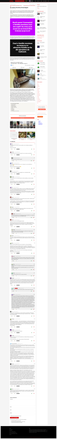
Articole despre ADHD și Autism (40, 36)
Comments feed (40, 123)
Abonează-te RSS (40, 116)
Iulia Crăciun (38, 88)
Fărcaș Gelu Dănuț (14, 343)
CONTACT (10, 434)
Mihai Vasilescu (39, 101)
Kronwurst (38, 91)
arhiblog (11, 1)
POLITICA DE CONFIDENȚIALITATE (12, 432)
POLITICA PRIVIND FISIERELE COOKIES (13, 433)
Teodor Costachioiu (39, 100)
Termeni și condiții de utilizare (12, 431)
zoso (37, 83)
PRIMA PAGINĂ (10, 429)
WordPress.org (40, 124)
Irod (37, 87)
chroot (29, 437)
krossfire (38, 92)
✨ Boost (16, 160)
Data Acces (39, 437)
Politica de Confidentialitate (33, 437)
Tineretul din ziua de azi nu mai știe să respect (29, 5)
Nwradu (38, 96)
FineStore (38, 8)
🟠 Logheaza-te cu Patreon (42, 109)
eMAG (38, 7)
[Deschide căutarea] (28, 1)
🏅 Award (13, 160)
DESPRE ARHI (10, 430)
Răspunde (18, 184)
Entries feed (40, 122)
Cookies (37, 437)
